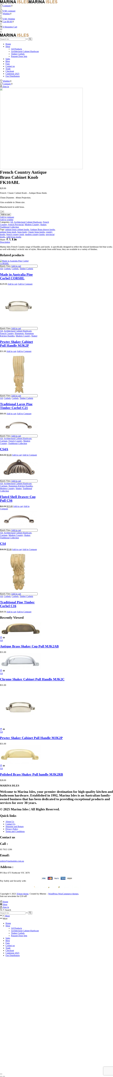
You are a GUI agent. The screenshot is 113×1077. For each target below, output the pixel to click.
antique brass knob (8, 232)
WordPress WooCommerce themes (63, 894)
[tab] (56, 242)
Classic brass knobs (36, 232)
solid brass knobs (13, 237)
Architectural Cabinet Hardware (25, 51)
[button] (1, 638)
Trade (8, 69)
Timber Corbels (18, 54)
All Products (16, 49)
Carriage (3, 441)
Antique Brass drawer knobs (42, 229)
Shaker (43, 224)
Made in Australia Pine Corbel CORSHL (16, 276)
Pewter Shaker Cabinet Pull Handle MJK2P (16, 343)
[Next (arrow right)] (4, 1076)
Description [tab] (5, 242)
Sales (8, 59)
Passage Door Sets (19, 56)
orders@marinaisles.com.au (12, 861)
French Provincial (16, 224)
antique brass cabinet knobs (17, 229)
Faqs (8, 64)
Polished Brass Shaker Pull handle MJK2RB (31, 774)
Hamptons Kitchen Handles (21, 486)
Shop (8, 46)
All (11, 222)
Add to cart (5, 215)
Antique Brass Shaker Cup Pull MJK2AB (29, 646)
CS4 (3, 543)
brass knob (22, 232)
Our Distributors (13, 76)
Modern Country (32, 224)
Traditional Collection (9, 227)
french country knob (15, 234)
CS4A (4, 449)
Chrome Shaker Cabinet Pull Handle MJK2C (32, 679)
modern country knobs (35, 234)
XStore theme (23, 894)
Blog (8, 61)
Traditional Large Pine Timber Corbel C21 (16, 406)
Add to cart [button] (16, 266)
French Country (7, 333)
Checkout (10, 71)
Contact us (10, 66)
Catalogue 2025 (12, 73)
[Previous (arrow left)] (1, 1076)
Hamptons (19, 333)
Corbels (7, 268)
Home (8, 44)
